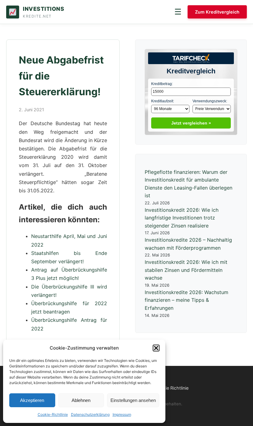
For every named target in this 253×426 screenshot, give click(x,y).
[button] (156, 348)
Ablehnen (81, 400)
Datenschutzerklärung (90, 414)
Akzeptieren (32, 400)
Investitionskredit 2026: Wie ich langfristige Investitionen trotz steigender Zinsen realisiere (181, 218)
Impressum (122, 414)
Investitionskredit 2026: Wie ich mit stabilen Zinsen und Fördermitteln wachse (186, 270)
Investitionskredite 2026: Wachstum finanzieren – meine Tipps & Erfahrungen (186, 300)
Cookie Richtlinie (172, 388)
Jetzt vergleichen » (191, 123)
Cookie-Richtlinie (53, 414)
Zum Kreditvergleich (217, 11)
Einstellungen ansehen (133, 400)
